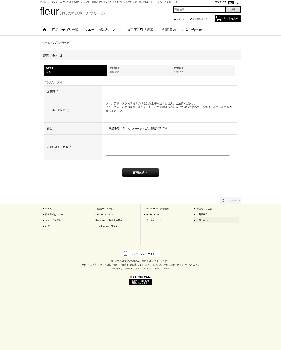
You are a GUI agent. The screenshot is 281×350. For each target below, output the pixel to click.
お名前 (51, 91)
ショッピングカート (55, 220)
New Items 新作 (104, 214)
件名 (50, 128)
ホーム (48, 208)
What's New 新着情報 (157, 208)
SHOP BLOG (152, 214)
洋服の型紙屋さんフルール (72, 13)
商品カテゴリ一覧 (104, 208)
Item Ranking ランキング (108, 226)
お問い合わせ (203, 220)
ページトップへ (233, 200)
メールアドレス (56, 110)
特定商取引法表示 (205, 208)
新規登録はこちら (201, 19)
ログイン (180, 19)
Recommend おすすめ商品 (108, 220)
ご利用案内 (202, 214)
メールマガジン (154, 220)
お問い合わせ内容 (58, 147)
